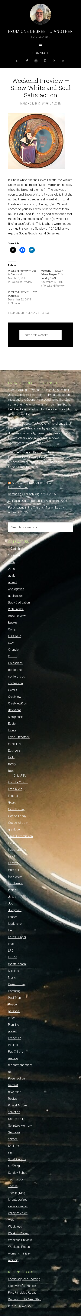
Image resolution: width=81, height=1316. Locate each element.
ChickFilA (20, 775)
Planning (13, 1024)
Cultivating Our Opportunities (26, 501)
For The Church (18, 782)
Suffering (14, 1166)
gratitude (14, 829)
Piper (11, 1018)
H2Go (12, 843)
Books (12, 622)
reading (13, 1058)
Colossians (15, 663)
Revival (13, 1098)
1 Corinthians (16, 548)
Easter (12, 723)
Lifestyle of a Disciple (22, 1286)
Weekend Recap (19, 1247)
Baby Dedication (19, 602)
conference (15, 670)
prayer (12, 1031)
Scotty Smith (16, 1119)
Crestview (14, 696)
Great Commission (20, 836)
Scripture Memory (20, 1125)
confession (15, 683)
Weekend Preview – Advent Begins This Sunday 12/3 (51, 274)
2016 (11, 562)
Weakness (15, 1226)
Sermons (14, 1132)
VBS (11, 1220)
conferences (16, 676)
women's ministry (19, 1253)
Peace (12, 1004)
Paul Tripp (14, 997)
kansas (13, 917)
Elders (12, 730)
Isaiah (12, 890)
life (10, 930)
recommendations (20, 1065)
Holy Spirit (14, 870)
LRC (10, 950)
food (11, 771)
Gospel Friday (17, 816)
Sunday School (18, 1172)
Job (10, 903)
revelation (14, 1092)
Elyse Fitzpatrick (19, 737)
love (11, 944)
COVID (12, 690)
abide (11, 575)
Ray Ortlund (15, 1051)
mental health (17, 964)
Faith (11, 757)
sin (10, 1152)
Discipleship (16, 717)
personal (14, 1011)
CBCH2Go (14, 636)
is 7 (43, 194)
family (12, 764)
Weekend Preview (37, 312)
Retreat (13, 1085)
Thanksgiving (16, 1193)
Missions (14, 971)
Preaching (14, 1038)
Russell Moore (17, 1105)
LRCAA (12, 957)
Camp (12, 629)
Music (12, 977)
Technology (16, 1179)
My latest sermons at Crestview (30, 485)
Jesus (12, 897)
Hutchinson (15, 883)
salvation (14, 1112)
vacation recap (18, 1206)
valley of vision (18, 1213)
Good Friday (16, 809)
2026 (11, 569)
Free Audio (15, 789)
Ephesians (14, 744)
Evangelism (15, 750)
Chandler (14, 649)
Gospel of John (18, 822)
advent (12, 582)
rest (10, 1072)
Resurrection (16, 1078)
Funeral (13, 796)
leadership (15, 923)
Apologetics (16, 589)
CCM (11, 643)
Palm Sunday (16, 984)
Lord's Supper (17, 937)
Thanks (13, 1186)
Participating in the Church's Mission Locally (36, 507)
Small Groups (17, 1159)
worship (13, 1260)
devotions (14, 710)
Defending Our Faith (21, 494)
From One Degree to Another (40, 31)
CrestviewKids (17, 703)
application (15, 596)
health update (17, 849)
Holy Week (15, 876)
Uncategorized (18, 1199)
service (13, 1139)
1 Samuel (14, 555)
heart (11, 856)
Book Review (17, 616)
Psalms (13, 1045)
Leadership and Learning (24, 1279)
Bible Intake (16, 609)
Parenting (14, 991)
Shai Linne (14, 1146)
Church (12, 656)
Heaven (13, 863)
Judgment (14, 910)
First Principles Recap (22, 1292)
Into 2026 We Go (19, 1306)
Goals (12, 802)
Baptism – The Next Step (24, 1299)
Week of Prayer (18, 1233)
